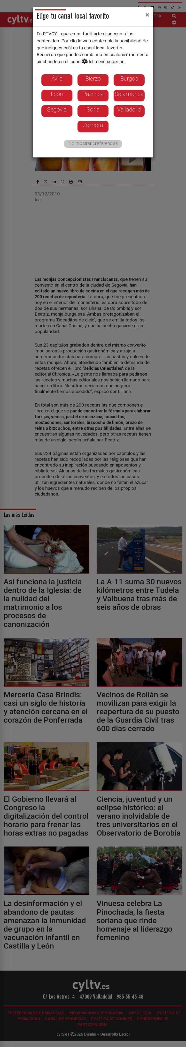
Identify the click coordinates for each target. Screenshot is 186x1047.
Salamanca (129, 94)
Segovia (57, 109)
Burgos (129, 78)
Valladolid (129, 109)
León (57, 94)
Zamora (93, 125)
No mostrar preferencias (93, 143)
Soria (93, 109)
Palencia (93, 94)
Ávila (57, 78)
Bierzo (93, 78)
